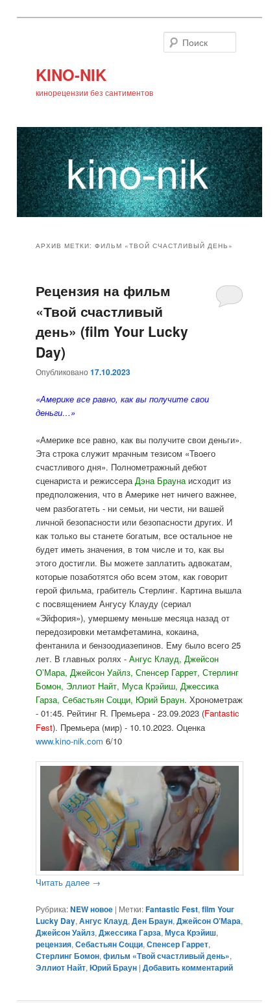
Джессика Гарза (130, 932)
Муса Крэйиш (190, 932)
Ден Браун (152, 921)
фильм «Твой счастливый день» (166, 956)
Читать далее (68, 882)
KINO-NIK (71, 74)
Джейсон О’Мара (208, 921)
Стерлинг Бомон (67, 956)
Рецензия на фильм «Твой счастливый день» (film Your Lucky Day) (112, 321)
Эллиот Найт (61, 967)
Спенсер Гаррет (177, 944)
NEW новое (91, 909)
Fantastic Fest (171, 909)
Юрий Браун (113, 967)
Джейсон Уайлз (65, 932)
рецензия (53, 944)
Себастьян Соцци (109, 944)
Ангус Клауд (103, 921)
